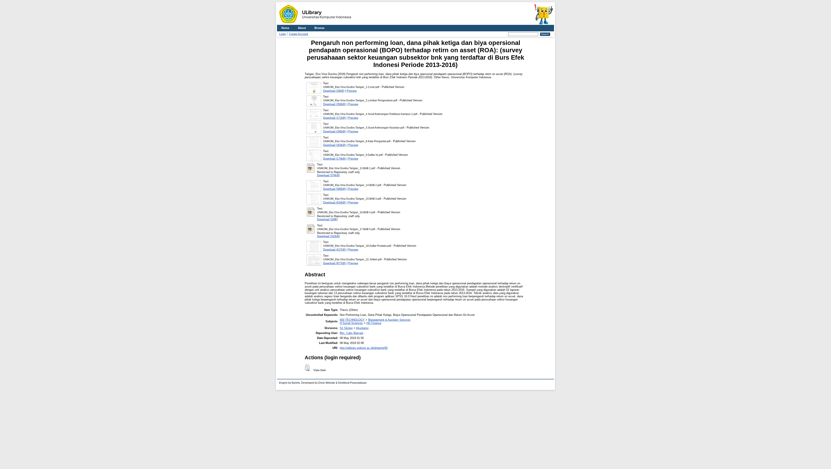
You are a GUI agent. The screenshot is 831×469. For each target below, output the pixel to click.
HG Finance (373, 323)
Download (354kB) (334, 145)
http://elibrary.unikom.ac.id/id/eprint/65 (364, 348)
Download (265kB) (334, 131)
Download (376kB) (328, 175)
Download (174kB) (334, 158)
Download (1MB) (327, 219)
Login (282, 34)
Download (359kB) (334, 104)
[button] (307, 368)
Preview (352, 90)
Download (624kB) (334, 202)
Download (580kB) (334, 189)
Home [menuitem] (285, 28)
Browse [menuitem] (319, 28)
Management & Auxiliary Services (389, 319)
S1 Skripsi (346, 328)
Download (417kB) (334, 249)
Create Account (298, 34)
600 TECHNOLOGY (352, 319)
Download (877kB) (334, 263)
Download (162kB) (328, 236)
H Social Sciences (351, 323)
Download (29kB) (333, 90)
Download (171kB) (334, 117)
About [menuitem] (302, 28)
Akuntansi (362, 328)
